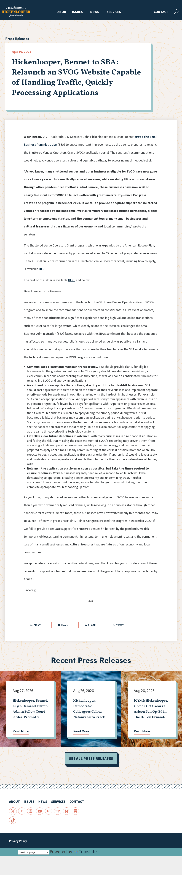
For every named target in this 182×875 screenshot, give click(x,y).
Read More (21, 731)
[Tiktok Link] (12, 820)
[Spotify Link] (57, 811)
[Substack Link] (75, 811)
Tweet (118, 625)
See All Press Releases (91, 758)
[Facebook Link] (21, 811)
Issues (77, 12)
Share (90, 625)
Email (63, 625)
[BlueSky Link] (66, 811)
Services (114, 12)
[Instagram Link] (30, 811)
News (94, 12)
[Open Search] (176, 12)
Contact (161, 12)
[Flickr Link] (48, 811)
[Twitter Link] (12, 811)
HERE (42, 269)
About (62, 12)
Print (35, 625)
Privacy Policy (18, 841)
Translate (88, 851)
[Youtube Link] (39, 811)
